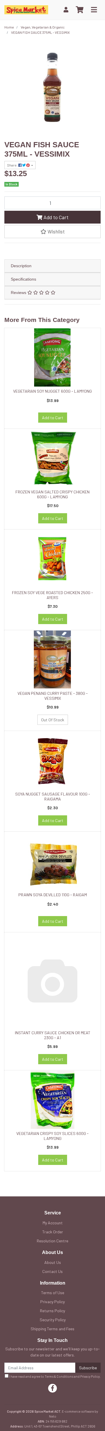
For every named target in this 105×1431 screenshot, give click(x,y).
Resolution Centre (52, 1240)
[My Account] (66, 10)
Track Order (52, 1231)
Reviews (19, 292)
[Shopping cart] (79, 10)
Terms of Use (52, 1292)
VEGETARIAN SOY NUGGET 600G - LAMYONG (52, 391)
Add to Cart (55, 217)
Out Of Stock (52, 719)
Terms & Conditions (59, 1376)
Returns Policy (52, 1310)
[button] (52, 231)
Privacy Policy (52, 1301)
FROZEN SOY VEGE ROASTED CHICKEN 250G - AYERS (52, 595)
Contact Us (52, 1271)
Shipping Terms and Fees (52, 1328)
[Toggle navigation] (94, 10)
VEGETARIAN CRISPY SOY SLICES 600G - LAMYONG (52, 1136)
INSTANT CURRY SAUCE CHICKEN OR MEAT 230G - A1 (52, 1035)
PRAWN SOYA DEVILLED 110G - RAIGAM (52, 894)
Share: (12, 165)
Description (21, 265)
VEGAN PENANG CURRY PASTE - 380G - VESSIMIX (53, 696)
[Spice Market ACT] (26, 9)
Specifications (23, 279)
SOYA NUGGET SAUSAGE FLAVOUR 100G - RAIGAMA (52, 796)
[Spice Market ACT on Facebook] (52, 1388)
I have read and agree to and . (54, 1376)
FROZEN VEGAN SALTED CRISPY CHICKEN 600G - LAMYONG (52, 494)
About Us (52, 1262)
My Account (53, 1222)
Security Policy (53, 1319)
